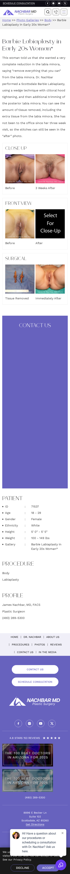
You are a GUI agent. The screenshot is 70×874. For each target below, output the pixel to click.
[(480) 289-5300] (56, 12)
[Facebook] (47, 3)
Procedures (20, 644)
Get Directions (35, 824)
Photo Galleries (27, 20)
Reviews (56, 644)
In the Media (47, 652)
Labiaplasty (10, 579)
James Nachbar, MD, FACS (21, 605)
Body (48, 20)
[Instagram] (53, 3)
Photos (40, 644)
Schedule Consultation (19, 3)
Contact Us (25, 652)
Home (6, 20)
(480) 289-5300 (13, 618)
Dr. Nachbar (32, 636)
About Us (52, 636)
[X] (65, 3)
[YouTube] (59, 3)
